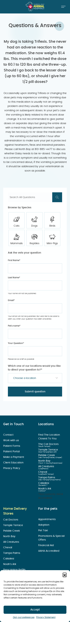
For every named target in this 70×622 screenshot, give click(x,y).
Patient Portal (11, 451)
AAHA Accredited (49, 551)
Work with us (11, 440)
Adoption (44, 525)
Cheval (43, 472)
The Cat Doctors (48, 444)
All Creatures (46, 466)
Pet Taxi (43, 530)
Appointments (47, 519)
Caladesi (44, 483)
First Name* (14, 260)
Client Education (13, 462)
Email (11, 300)
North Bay (44, 461)
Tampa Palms (47, 477)
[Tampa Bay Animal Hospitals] (35, 6)
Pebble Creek (46, 455)
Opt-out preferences (23, 617)
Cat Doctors (11, 519)
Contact (8, 435)
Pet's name (14, 326)
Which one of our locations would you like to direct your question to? (34, 368)
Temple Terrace (48, 450)
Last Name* (14, 277)
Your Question (16, 343)
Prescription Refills (14, 570)
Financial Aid (46, 545)
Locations (46, 424)
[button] (64, 574)
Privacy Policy (12, 468)
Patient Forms (12, 446)
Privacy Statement (45, 617)
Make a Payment (14, 457)
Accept (35, 609)
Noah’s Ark (45, 488)
